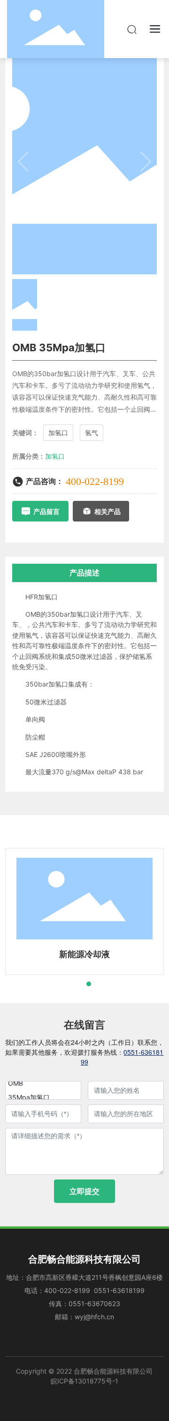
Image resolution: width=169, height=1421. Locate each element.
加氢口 (55, 456)
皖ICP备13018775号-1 (84, 1381)
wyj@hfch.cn (94, 1317)
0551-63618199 (119, 1290)
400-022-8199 (95, 481)
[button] (71, 984)
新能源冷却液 (84, 954)
